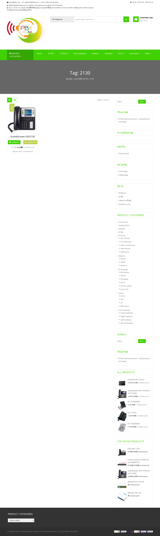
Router (123, 259)
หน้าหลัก (69, 79)
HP (121, 303)
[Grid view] (9, 100)
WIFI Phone (124, 252)
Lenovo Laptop (126, 286)
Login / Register (138, 2)
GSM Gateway (125, 320)
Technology (123, 171)
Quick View (18, 151)
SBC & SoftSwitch (126, 323)
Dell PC (123, 275)
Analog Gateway (126, 313)
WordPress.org (124, 204)
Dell (121, 299)
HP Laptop (124, 279)
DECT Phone (125, 238)
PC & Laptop (123, 269)
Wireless (123, 265)
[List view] (14, 100)
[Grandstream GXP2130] (22, 119)
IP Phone (63, 53)
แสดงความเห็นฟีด (125, 200)
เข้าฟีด (121, 197)
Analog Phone (124, 225)
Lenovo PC (124, 289)
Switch (122, 262)
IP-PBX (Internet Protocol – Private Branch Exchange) (134, 120)
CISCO (122, 296)
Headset (95, 53)
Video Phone (125, 248)
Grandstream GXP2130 (22, 136)
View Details (31, 142)
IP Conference (125, 242)
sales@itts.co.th (14, 2)
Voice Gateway (80, 53)
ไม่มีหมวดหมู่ (123, 175)
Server (120, 53)
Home (39, 53)
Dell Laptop (124, 272)
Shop (147, 53)
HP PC (122, 282)
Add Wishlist (28, 151)
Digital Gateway (126, 316)
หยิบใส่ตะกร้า (15, 142)
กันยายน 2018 (124, 153)
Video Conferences (127, 245)
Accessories (134, 53)
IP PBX (51, 53)
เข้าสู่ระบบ (122, 193)
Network (108, 53)
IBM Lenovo (124, 306)
